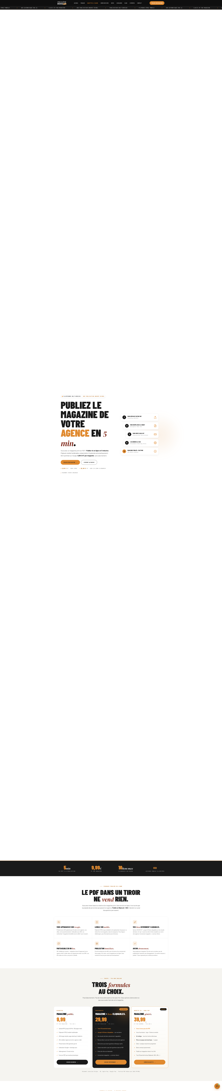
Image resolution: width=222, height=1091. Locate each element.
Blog (126, 3)
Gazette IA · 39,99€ (92, 3)
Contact (139, 3)
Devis (112, 3)
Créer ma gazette (150, 1062)
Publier (83, 3)
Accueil (76, 3)
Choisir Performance (111, 1062)
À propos (132, 3)
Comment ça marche (89, 462)
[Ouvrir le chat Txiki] (217, 1086)
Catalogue (119, 3)
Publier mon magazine (157, 3)
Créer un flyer (105, 3)
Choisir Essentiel (72, 1062)
